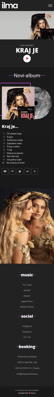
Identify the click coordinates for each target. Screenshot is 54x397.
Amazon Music (27, 306)
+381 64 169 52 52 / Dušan (27, 368)
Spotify (27, 290)
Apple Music (27, 301)
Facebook (27, 331)
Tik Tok (27, 337)
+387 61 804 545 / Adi (27, 362)
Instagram (27, 326)
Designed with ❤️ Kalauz (27, 393)
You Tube (27, 284)
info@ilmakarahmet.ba (27, 374)
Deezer (27, 295)
